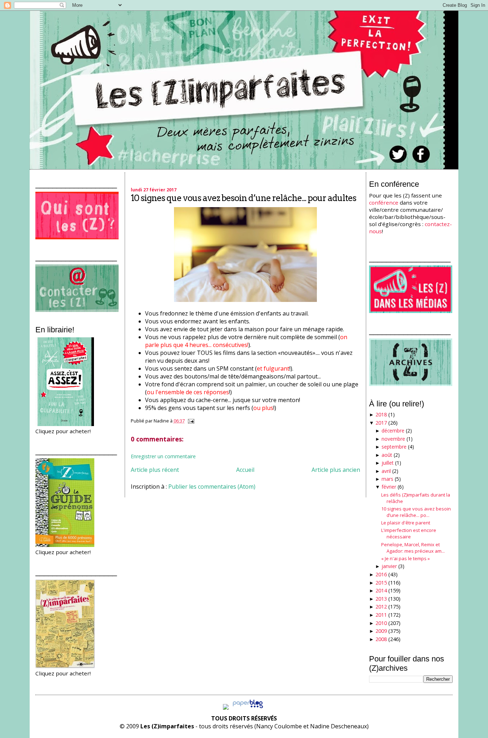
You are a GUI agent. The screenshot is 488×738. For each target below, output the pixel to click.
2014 (381, 590)
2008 (381, 639)
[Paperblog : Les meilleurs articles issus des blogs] (247, 708)
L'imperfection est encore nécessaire (408, 533)
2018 (381, 414)
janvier (389, 566)
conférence (383, 202)
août (387, 454)
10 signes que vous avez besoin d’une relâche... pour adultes (243, 198)
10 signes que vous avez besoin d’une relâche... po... (416, 511)
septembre (394, 446)
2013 (381, 598)
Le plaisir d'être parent (405, 522)
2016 (381, 574)
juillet (388, 462)
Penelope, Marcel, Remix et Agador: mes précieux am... (413, 547)
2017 (381, 422)
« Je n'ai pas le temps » (405, 558)
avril (386, 471)
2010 (381, 623)
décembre (393, 430)
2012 (381, 606)
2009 (381, 630)
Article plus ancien (336, 470)
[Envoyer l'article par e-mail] (190, 420)
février (389, 486)
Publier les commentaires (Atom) (211, 486)
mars (387, 478)
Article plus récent (155, 470)
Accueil (245, 470)
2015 (381, 582)
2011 (381, 614)
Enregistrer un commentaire (163, 456)
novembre (393, 438)
